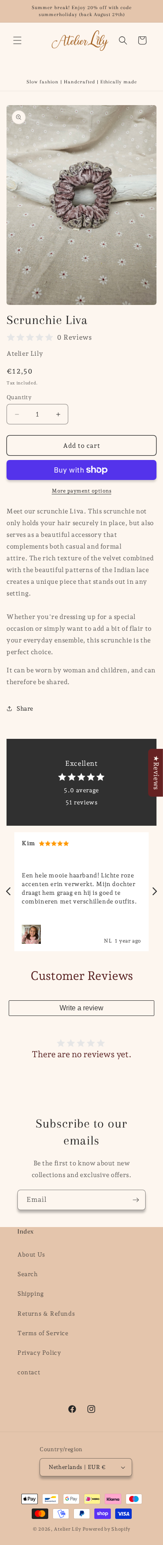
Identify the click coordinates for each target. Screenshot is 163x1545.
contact (28, 1372)
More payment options (81, 491)
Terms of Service (43, 1333)
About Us (31, 1254)
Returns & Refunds (46, 1313)
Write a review (81, 1008)
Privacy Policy (39, 1352)
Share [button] (25, 708)
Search (27, 1273)
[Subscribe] (135, 1200)
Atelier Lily (68, 1529)
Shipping (30, 1293)
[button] (17, 40)
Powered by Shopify (107, 1529)
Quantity (19, 397)
